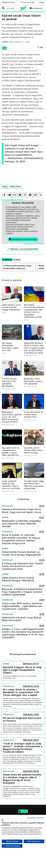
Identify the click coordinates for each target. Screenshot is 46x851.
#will (33, 151)
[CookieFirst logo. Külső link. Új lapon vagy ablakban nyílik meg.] (3, 820)
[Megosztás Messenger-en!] (10, 195)
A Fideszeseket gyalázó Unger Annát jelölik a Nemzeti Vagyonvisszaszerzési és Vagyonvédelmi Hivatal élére (17, 267)
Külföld (5, 42)
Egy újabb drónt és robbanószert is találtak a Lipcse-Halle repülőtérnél (10, 451)
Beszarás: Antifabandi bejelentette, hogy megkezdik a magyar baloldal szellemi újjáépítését (22, 592)
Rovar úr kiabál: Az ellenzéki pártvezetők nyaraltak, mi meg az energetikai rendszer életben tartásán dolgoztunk (21, 539)
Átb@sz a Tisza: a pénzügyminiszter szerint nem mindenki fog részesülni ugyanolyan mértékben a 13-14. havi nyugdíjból (23, 633)
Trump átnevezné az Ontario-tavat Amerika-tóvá (33, 414)
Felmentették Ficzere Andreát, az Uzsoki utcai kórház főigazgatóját (21, 553)
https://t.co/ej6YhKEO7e (18, 155)
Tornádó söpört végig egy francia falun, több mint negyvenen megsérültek (34, 485)
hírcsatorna (37, 8)
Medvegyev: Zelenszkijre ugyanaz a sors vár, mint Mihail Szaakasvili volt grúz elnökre (12, 417)
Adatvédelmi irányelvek (35, 818)
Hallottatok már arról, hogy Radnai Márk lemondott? (21, 619)
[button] (3, 8)
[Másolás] (35, 195)
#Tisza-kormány (28, 2)
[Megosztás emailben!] (15, 195)
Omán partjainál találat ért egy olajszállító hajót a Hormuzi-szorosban (11, 485)
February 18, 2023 (15, 161)
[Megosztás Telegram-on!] (30, 195)
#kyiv (40, 151)
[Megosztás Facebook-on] (4, 195)
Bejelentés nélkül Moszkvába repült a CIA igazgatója (33, 381)
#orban (19, 151)
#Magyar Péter (8, 2)
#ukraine (10, 151)
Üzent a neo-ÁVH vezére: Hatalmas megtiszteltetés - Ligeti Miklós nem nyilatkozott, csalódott (22, 606)
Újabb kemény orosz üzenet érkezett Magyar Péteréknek (11, 307)
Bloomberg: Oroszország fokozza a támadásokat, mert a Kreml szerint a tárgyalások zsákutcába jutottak (34, 311)
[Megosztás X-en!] (40, 195)
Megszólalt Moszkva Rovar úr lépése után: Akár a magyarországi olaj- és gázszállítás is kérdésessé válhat (34, 348)
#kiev (27, 151)
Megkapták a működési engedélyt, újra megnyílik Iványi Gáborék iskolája (22, 523)
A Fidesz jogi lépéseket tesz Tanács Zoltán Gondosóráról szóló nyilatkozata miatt (22, 566)
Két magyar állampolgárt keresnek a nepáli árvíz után (10, 347)
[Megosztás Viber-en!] (25, 195)
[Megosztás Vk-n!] (20, 195)
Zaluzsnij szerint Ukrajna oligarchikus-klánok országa (34, 450)
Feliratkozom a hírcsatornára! (24, 239)
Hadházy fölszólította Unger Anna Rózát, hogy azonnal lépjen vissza (21, 510)
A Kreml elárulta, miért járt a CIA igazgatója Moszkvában (9, 382)
